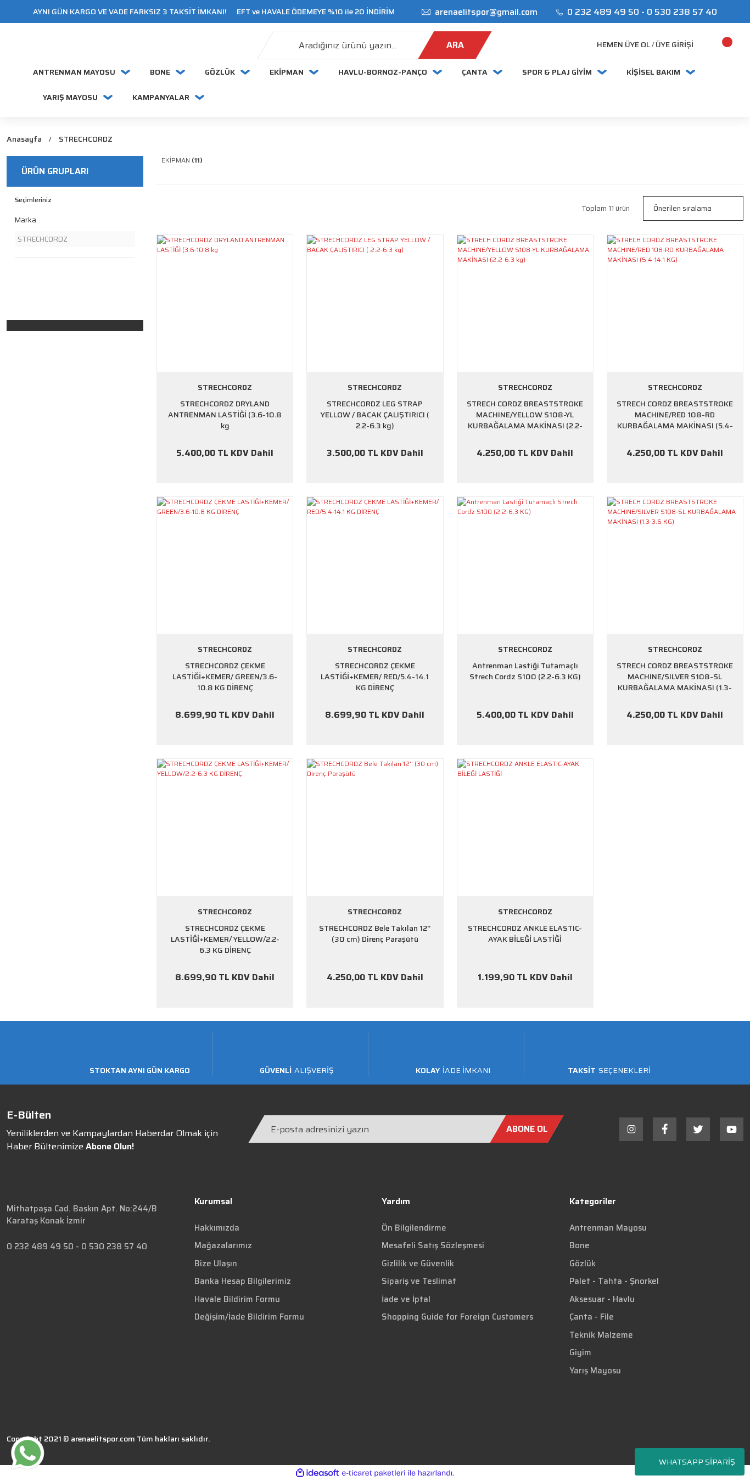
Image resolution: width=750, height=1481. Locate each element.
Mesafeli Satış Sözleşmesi (433, 1245)
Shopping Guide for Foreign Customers (457, 1316)
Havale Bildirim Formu (237, 1299)
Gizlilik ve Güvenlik (418, 1263)
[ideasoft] (317, 1473)
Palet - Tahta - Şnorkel (614, 1281)
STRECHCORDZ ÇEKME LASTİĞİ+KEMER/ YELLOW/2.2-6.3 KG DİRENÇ (225, 939)
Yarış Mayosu (595, 1370)
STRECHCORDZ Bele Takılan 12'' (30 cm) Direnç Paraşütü (374, 934)
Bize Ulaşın (215, 1263)
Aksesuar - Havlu (602, 1299)
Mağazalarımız (223, 1245)
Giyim (580, 1352)
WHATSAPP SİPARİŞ (697, 1462)
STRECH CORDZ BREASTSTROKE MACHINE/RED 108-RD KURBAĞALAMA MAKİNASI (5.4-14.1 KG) (675, 414)
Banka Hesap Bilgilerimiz (242, 1281)
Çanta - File (591, 1316)
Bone (579, 1245)
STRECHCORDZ (86, 139)
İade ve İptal (406, 1299)
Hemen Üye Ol (623, 45)
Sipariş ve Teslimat (419, 1281)
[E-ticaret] (374, 1473)
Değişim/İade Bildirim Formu (249, 1316)
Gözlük (582, 1263)
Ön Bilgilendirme (414, 1227)
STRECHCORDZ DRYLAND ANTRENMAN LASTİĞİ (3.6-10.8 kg (225, 414)
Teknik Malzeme (601, 1335)
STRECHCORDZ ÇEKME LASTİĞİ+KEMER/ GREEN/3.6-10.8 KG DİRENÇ (224, 676)
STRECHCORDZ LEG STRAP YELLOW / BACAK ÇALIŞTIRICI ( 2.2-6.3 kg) (375, 414)
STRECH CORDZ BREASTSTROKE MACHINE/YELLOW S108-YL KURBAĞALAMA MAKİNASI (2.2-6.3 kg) (525, 414)
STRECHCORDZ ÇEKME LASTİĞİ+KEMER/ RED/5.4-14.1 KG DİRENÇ (375, 676)
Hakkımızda (216, 1227)
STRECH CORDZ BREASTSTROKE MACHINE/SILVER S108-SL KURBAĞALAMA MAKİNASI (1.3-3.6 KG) (675, 676)
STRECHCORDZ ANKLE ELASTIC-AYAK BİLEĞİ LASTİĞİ (525, 934)
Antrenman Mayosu (608, 1227)
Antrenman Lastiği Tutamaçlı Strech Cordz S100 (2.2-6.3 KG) (525, 671)
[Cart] (714, 45)
